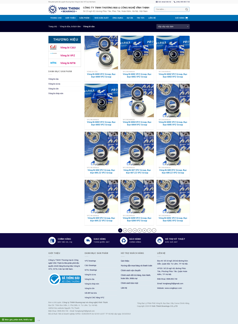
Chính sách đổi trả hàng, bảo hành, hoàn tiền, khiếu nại (136, 276)
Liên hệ (152, 18)
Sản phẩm (84, 18)
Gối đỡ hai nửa (91, 293)
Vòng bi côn (53, 89)
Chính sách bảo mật (129, 283)
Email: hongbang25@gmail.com (170, 283)
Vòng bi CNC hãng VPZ (94, 297)
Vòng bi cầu (53, 79)
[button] (181, 18)
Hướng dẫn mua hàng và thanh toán (136, 266)
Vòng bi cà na (54, 84)
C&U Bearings (90, 265)
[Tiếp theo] (154, 230)
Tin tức (141, 18)
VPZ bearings (90, 261)
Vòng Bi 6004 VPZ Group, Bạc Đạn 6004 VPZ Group (137, 123)
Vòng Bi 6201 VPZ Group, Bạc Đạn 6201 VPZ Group (173, 219)
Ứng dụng (118, 18)
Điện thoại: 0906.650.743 (167, 279)
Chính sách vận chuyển (131, 270)
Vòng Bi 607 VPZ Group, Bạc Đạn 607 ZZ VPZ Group (137, 171)
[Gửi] (186, 9)
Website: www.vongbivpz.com (169, 288)
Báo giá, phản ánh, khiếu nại (18, 320)
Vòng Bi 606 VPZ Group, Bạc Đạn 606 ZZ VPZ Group (101, 171)
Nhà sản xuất (102, 18)
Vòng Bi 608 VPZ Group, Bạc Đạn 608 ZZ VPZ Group (173, 171)
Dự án (130, 18)
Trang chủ (56, 18)
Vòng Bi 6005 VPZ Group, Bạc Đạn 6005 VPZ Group (173, 123)
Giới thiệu (70, 18)
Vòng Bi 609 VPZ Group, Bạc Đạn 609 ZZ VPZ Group (101, 219)
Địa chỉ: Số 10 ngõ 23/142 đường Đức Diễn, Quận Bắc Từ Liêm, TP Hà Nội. (172, 262)
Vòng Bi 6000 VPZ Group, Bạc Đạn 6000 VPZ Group (101, 75)
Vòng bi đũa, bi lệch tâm (70, 26)
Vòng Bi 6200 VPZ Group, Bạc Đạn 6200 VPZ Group (137, 219)
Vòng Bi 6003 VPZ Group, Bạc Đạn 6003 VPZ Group (101, 123)
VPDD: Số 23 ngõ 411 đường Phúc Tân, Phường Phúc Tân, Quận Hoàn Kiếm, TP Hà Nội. (172, 271)
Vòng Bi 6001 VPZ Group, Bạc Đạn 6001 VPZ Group (137, 75)
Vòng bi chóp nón (55, 93)
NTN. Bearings (91, 270)
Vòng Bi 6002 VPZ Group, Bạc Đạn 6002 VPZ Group (173, 75)
